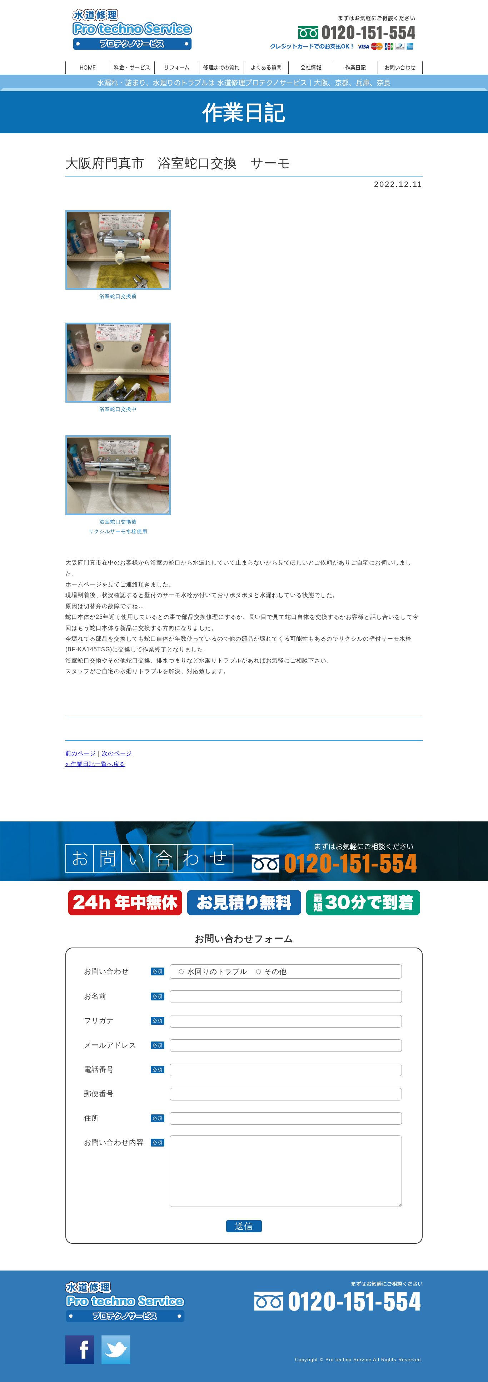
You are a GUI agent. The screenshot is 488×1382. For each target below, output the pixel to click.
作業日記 (355, 67)
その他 (275, 971)
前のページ (80, 753)
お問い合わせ (400, 67)
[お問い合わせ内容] (243, 1204)
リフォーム (177, 67)
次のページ (117, 753)
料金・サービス (132, 67)
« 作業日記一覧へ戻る (95, 764)
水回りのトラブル (217, 971)
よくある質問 (266, 67)
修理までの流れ (221, 67)
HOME (88, 67)
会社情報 (310, 67)
